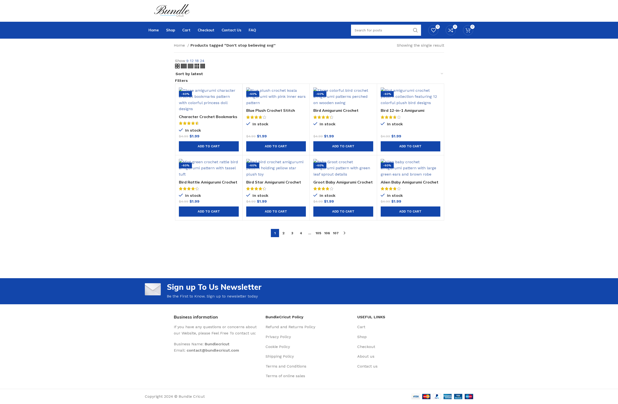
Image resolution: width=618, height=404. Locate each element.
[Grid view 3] (197, 67)
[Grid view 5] (184, 67)
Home (180, 45)
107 (336, 233)
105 (318, 233)
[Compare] (235, 95)
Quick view (235, 106)
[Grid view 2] (178, 67)
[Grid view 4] (202, 67)
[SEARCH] (415, 30)
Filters (181, 81)
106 (327, 233)
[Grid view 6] (191, 67)
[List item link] (309, 327)
